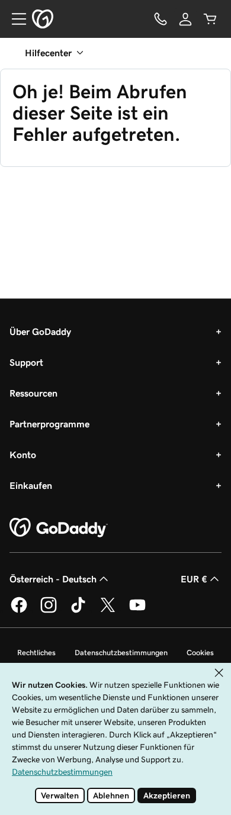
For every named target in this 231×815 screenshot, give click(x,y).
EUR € (194, 579)
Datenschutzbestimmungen (121, 652)
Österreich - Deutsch (53, 579)
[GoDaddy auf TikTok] (78, 611)
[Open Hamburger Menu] (14, 19)
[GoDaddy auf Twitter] (107, 611)
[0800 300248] (160, 19)
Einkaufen (30, 485)
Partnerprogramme (49, 424)
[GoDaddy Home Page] (58, 528)
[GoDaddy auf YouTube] (137, 611)
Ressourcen (33, 393)
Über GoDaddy (40, 331)
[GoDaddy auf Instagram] (48, 611)
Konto (22, 454)
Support (26, 362)
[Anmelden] (185, 19)
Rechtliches (36, 652)
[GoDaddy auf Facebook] (18, 611)
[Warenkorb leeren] (210, 19)
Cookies (200, 652)
